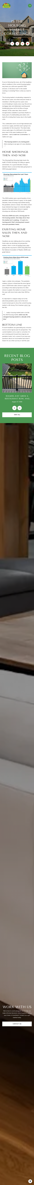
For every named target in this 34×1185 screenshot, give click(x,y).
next (19, 408)
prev (14, 408)
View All (17, 415)
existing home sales (23, 245)
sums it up (27, 305)
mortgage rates (7, 106)
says (10, 137)
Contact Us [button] (17, 1024)
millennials (18, 106)
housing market (25, 84)
